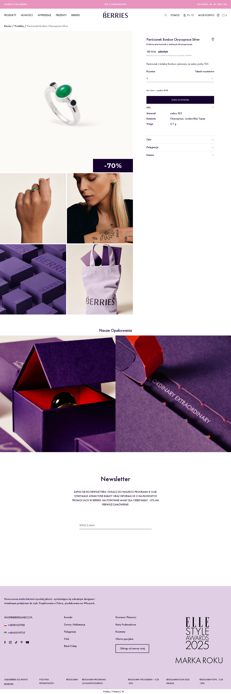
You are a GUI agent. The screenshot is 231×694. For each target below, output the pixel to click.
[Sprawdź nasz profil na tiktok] (16, 642)
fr (192, 15)
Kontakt (68, 617)
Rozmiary (120, 631)
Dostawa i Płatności (126, 617)
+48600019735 (16, 632)
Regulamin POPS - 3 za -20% (211, 681)
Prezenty (61, 15)
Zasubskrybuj (143, 525)
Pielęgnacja (152, 147)
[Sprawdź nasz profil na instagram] (10, 642)
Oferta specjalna (124, 639)
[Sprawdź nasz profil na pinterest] (21, 642)
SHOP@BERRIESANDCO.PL (18, 617)
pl (185, 15)
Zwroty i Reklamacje (74, 624)
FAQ (66, 639)
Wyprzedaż (44, 15)
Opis (148, 139)
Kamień (150, 155)
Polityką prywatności (109, 562)
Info (148, 107)
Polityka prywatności (46, 681)
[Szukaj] (165, 15)
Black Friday (70, 646)
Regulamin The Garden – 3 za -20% (143, 681)
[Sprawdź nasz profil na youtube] (27, 642)
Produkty (19, 26)
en (188, 15)
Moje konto (206, 15)
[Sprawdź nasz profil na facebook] (5, 642)
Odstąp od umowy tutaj (132, 648)
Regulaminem (89, 562)
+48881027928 (16, 625)
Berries (7, 26)
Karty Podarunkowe (126, 624)
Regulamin (72, 679)
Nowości (27, 15)
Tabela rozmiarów (204, 71)
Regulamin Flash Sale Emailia (177, 681)
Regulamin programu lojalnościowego (94, 681)
